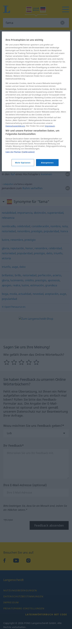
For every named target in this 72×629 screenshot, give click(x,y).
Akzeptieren (47, 162)
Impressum (50, 126)
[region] (36, 101)
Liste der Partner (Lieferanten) (20, 151)
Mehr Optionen (22, 162)
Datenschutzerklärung (15, 126)
